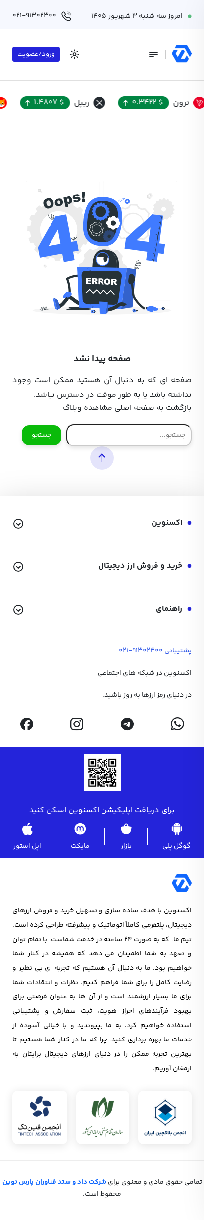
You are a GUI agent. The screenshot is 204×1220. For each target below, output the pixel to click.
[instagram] (77, 724)
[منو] (153, 54)
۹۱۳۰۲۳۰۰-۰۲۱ (141, 650)
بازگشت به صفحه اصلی (153, 408)
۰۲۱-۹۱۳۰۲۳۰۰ (34, 15)
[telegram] (127, 724)
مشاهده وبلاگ (87, 408)
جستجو (41, 435)
